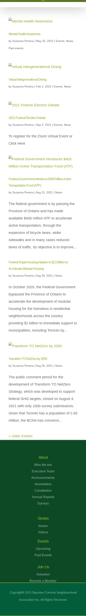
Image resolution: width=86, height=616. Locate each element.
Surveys (43, 503)
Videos (43, 532)
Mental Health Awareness (24, 34)
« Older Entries (21, 436)
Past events (16, 48)
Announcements (43, 477)
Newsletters (43, 484)
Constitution (43, 490)
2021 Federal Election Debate (27, 118)
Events (60, 41)
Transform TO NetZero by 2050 (28, 358)
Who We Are (43, 465)
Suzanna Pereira (23, 41)
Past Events (43, 555)
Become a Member (43, 581)
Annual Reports (43, 497)
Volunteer (43, 574)
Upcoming (43, 548)
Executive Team (43, 471)
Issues (43, 526)
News (69, 41)
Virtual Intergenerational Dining (27, 79)
